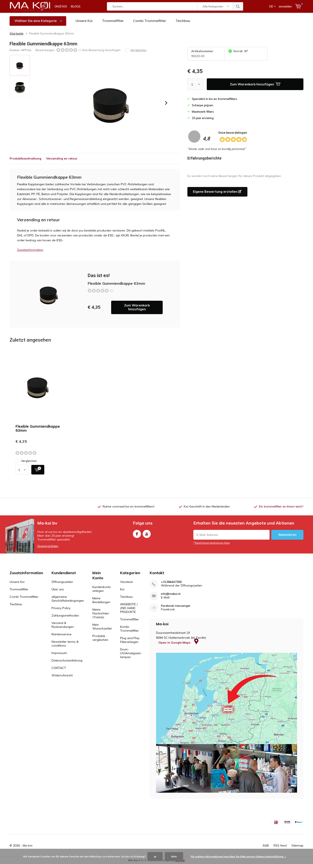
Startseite (16, 33)
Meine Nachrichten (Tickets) (100, 613)
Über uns (58, 589)
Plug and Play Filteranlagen (129, 640)
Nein (174, 856)
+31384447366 (171, 582)
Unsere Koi (84, 21)
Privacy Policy (61, 608)
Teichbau (182, 21)
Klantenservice (62, 634)
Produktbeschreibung (25, 158)
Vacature (126, 582)
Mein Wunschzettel (102, 626)
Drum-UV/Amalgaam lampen (130, 653)
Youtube (147, 534)
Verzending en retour (62, 158)
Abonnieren (287, 535)
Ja (155, 856)
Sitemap (297, 845)
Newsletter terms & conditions (65, 643)
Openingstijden (47, 546)
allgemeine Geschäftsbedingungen (68, 598)
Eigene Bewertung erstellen (215, 192)
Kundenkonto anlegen (101, 589)
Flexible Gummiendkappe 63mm (38, 428)
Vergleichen (29, 461)
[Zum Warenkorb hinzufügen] (37, 469)
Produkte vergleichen (100, 638)
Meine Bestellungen (101, 600)
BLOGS (75, 6)
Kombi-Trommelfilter (129, 629)
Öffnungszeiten (62, 582)
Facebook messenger (175, 606)
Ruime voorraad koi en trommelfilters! (128, 506)
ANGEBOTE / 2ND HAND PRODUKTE (129, 608)
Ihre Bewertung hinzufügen (102, 50)
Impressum (59, 653)
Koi (122, 589)
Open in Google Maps (174, 642)
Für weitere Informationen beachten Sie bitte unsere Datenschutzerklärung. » (238, 856)
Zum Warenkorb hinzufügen (137, 307)
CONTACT (59, 668)
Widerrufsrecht (62, 675)
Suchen (238, 6)
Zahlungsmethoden (65, 615)
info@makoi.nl (170, 594)
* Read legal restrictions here (211, 542)
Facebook (137, 534)
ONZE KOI (61, 6)
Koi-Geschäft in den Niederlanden (207, 506)
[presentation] (166, 103)
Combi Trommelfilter (149, 21)
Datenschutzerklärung (67, 660)
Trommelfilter (113, 21)
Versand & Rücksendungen (63, 625)
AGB (266, 845)
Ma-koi (27, 845)
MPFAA (26, 50)
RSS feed (280, 845)
